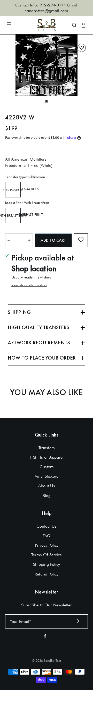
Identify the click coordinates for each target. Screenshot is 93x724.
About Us (46, 485)
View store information (29, 285)
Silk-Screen (29, 189)
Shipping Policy (46, 564)
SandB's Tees (52, 660)
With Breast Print (12, 215)
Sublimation (12, 190)
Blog (47, 495)
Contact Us (46, 526)
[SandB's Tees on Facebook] (45, 637)
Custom (47, 466)
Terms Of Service (46, 554)
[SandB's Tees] (46, 25)
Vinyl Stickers (46, 476)
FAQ (47, 535)
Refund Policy (46, 574)
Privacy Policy (46, 545)
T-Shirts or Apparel (47, 457)
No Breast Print (29, 214)
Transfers (46, 447)
